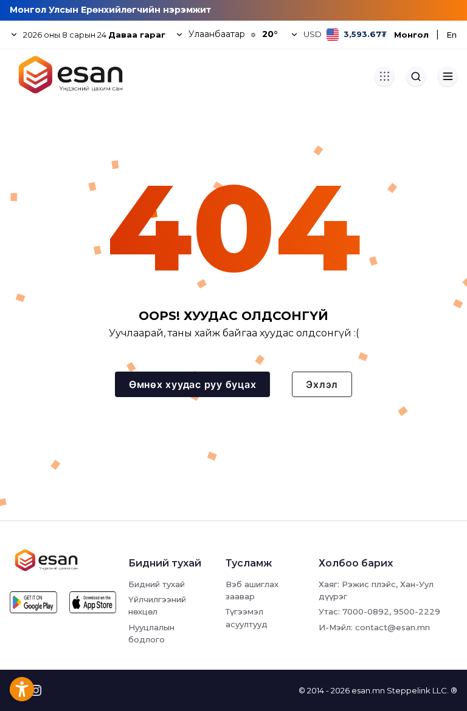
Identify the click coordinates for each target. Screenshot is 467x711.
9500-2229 (416, 611)
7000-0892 (365, 611)
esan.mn (368, 690)
